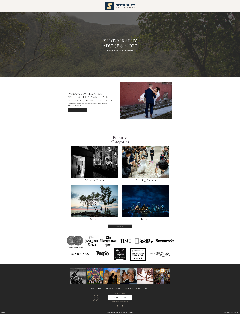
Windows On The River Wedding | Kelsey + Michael (88, 95)
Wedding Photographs (74, 90)
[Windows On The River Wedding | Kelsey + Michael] (146, 100)
